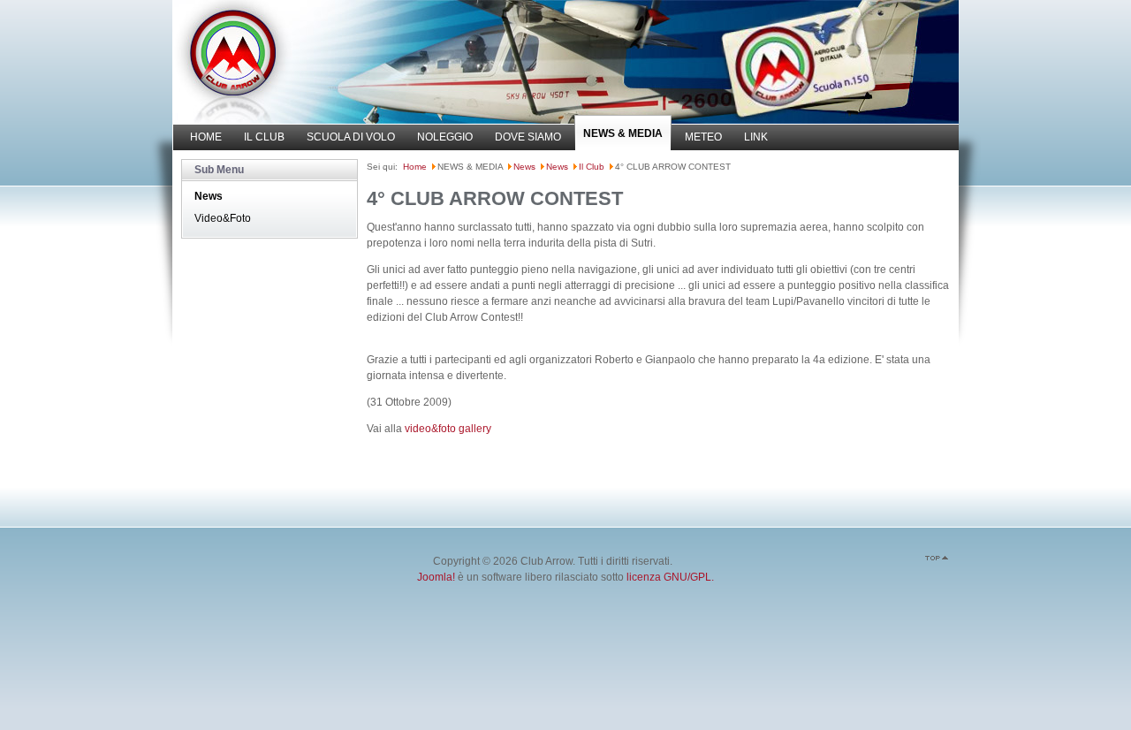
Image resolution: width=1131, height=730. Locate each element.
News (208, 196)
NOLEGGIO (445, 137)
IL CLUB (264, 137)
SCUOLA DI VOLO (351, 137)
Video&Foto (222, 218)
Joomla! (436, 577)
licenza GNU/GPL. (670, 577)
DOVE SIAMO (528, 137)
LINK (756, 137)
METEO (703, 137)
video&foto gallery (448, 428)
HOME (206, 137)
